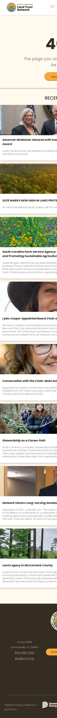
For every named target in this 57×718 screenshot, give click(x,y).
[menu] (52, 6)
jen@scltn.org (24, 658)
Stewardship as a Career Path (23, 440)
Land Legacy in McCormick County (27, 565)
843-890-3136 (24, 653)
